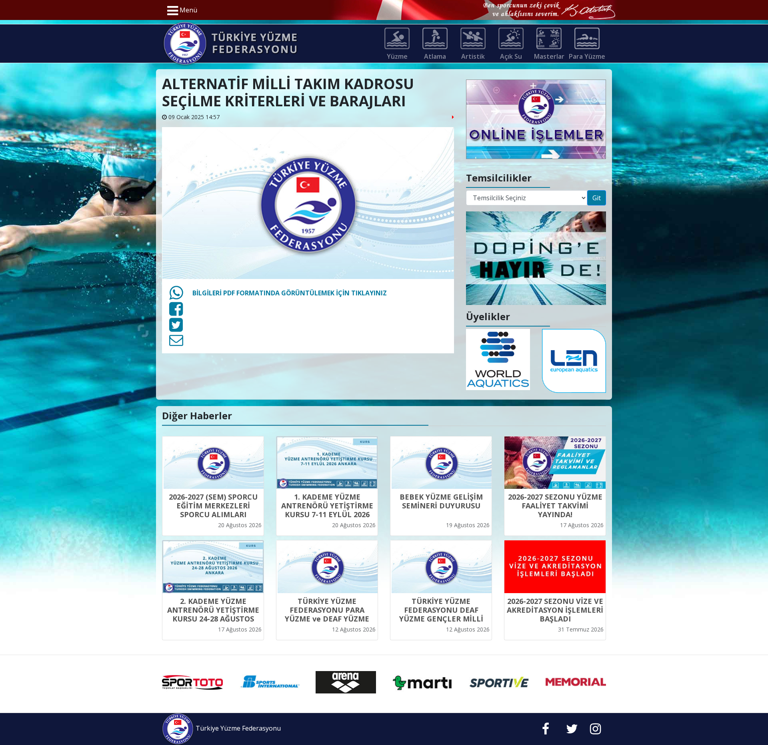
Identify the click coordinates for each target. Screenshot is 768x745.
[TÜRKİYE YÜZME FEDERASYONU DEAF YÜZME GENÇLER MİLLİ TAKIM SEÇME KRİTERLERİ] (441, 566)
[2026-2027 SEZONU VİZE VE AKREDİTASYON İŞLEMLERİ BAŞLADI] (555, 566)
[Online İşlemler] (536, 118)
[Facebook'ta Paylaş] (176, 312)
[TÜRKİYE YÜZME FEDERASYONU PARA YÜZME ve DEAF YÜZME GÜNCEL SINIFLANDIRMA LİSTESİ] (327, 566)
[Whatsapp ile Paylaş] (176, 296)
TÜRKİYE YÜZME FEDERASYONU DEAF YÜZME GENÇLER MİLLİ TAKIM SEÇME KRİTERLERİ (441, 614)
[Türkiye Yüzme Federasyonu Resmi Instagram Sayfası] (595, 731)
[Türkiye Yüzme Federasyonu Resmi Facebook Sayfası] (545, 731)
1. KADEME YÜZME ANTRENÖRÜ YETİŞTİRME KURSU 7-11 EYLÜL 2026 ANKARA (327, 510)
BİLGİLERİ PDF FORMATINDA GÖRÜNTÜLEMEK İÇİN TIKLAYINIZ (289, 293)
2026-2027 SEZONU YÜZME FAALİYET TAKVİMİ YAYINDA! (555, 505)
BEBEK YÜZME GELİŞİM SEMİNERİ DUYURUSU (441, 501)
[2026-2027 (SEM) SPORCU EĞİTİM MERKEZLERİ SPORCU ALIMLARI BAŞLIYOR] (213, 462)
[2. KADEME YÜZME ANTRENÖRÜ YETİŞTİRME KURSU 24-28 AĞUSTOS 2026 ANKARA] (213, 566)
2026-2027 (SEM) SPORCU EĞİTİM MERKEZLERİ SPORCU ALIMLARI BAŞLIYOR (213, 510)
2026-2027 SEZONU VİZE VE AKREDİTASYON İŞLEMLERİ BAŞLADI (555, 609)
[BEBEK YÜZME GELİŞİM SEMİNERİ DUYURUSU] (441, 462)
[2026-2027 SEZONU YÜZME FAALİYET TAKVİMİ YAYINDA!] (555, 462)
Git (596, 197)
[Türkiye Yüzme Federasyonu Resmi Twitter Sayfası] (572, 731)
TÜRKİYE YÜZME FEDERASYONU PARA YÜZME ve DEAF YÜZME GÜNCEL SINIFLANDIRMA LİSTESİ (327, 618)
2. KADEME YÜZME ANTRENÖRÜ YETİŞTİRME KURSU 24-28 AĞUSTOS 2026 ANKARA (213, 614)
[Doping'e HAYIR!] (536, 257)
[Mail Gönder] (176, 342)
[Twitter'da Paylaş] (176, 328)
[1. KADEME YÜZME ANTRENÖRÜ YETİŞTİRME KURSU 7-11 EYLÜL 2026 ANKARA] (327, 462)
